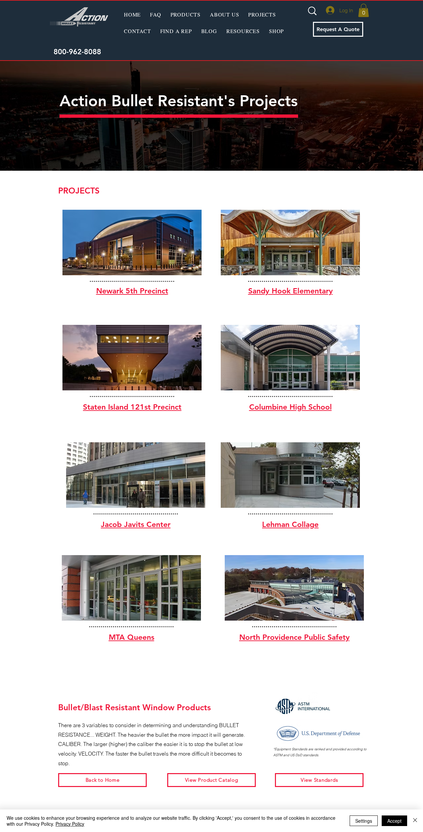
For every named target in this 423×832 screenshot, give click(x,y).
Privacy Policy (70, 823)
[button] (185, 14)
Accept (394, 820)
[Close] (415, 821)
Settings (363, 820)
